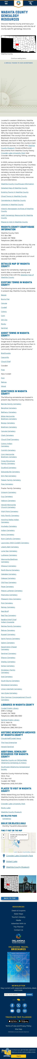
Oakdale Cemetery (8, 574)
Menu (6, 1)
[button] (6, 3)
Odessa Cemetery (8, 578)
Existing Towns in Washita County (14, 192)
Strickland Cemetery (9, 685)
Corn (3, 316)
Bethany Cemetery (8, 412)
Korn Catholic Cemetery (10, 539)
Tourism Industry (18, 917)
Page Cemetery (7, 587)
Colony (4, 312)
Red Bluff (5, 611)
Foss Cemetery (7, 484)
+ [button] (3, 835)
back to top (10, 898)
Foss (3, 370)
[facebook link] (12, 1005)
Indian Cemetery (8, 530)
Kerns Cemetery (7, 535)
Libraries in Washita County (12, 205)
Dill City (4, 320)
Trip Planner (18, 927)
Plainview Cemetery (9, 595)
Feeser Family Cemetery (11, 480)
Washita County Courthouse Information (17, 184)
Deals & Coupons (18, 911)
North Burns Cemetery (10, 570)
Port (2, 378)
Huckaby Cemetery (9, 526)
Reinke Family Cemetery (11, 626)
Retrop (4, 382)
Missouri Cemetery (8, 566)
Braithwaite (6, 353)
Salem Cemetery (8, 643)
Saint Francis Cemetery (10, 639)
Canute (4, 303)
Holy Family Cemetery (10, 516)
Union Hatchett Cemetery (11, 689)
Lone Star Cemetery (9, 551)
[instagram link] (18, 1011)
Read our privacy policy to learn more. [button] (23, 1052)
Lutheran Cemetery (9, 555)
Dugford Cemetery (8, 468)
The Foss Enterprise (9, 743)
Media (18, 920)
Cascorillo (5, 357)
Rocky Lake (5, 808)
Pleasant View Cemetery (11, 599)
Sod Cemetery (7, 677)
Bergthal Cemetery (9, 408)
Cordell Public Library (9, 708)
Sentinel (4, 328)
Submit (29, 994)
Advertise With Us (18, 924)
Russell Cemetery (8, 635)
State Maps (18, 914)
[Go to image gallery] (18, 52)
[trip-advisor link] (25, 1011)
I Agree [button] (18, 1056)
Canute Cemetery (8, 431)
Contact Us (18, 930)
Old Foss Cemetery (8, 582)
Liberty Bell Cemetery (10, 547)
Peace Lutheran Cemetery (11, 591)
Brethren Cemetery (9, 427)
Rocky (3, 324)
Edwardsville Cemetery (10, 472)
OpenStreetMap (26, 852)
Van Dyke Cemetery (9, 693)
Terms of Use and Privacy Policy (18, 1026)
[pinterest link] (25, 1005)
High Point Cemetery (9, 511)
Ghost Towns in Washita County (14, 196)
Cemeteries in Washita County (13, 200)
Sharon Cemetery (8, 658)
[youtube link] (12, 1011)
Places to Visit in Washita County (14, 222)
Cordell (4, 307)
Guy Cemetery (7, 497)
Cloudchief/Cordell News (11, 738)
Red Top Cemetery (8, 616)
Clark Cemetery (7, 435)
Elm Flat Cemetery (8, 476)
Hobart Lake (11, 861)
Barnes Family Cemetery (11, 404)
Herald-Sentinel (7, 747)
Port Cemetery (7, 603)
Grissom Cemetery (8, 492)
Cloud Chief (6, 362)
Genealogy (6, 819)
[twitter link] (18, 1005)
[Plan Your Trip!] (6, 1053)
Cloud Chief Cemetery (10, 440)
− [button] (3, 838)
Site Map (18, 1029)
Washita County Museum (11, 812)
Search (30, 1)
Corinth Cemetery (8, 450)
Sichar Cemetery (8, 666)
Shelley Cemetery (8, 662)
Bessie (3, 295)
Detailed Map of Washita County (14, 188)
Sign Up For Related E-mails (13, 823)
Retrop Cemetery (8, 630)
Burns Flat (5, 299)
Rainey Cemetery (8, 607)
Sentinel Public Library (10, 720)
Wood (3, 386)
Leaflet (15, 852)
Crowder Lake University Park (13, 153)
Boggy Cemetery (8, 423)
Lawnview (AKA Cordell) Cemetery (15, 543)
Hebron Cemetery (8, 501)
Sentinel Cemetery (8, 654)
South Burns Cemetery (10, 681)
